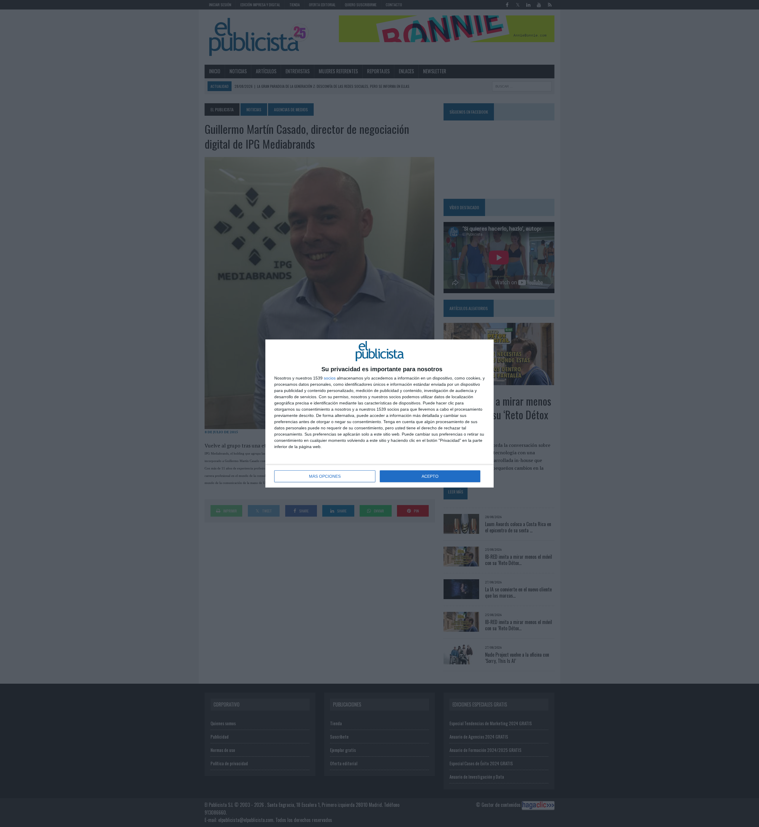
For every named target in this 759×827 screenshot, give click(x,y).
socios (330, 378)
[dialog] (379, 413)
